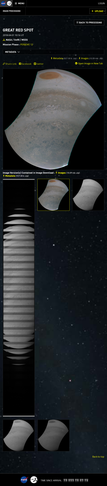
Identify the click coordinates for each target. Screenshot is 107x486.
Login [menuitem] (101, 3)
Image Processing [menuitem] (11, 11)
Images (92, 58)
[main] (53, 243)
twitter (40, 63)
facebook (26, 63)
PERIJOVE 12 (26, 44)
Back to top (98, 457)
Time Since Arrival (51, 480)
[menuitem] (20, 3)
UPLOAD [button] (99, 11)
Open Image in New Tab (90, 63)
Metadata (10, 52)
